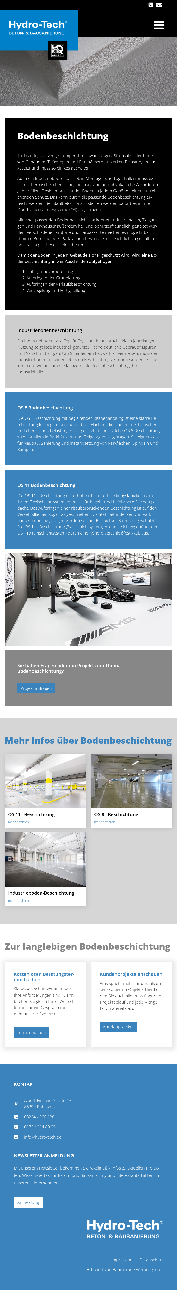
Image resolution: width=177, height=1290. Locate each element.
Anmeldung (28, 1202)
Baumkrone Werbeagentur (138, 1269)
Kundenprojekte (118, 1027)
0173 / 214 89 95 (40, 1127)
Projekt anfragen (36, 688)
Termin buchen (31, 1032)
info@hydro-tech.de (43, 1137)
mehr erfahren (18, 822)
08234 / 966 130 (39, 1117)
